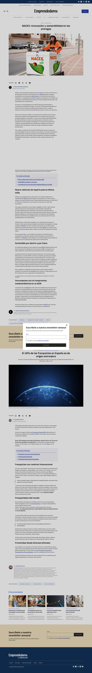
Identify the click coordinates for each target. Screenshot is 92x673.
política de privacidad (43, 340)
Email (27, 334)
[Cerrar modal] (67, 325)
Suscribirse (46, 345)
